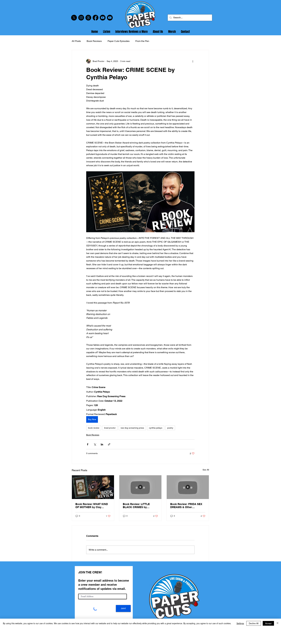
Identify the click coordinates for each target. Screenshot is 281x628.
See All (206, 470)
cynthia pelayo (155, 428)
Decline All (253, 623)
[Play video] (140, 201)
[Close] (277, 623)
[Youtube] (103, 17)
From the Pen (142, 41)
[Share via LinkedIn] (102, 444)
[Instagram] (81, 17)
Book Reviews (94, 41)
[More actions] (193, 61)
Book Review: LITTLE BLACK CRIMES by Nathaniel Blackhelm (136, 506)
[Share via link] (109, 444)
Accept (268, 623)
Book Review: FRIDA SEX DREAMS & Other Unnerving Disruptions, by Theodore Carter (186, 506)
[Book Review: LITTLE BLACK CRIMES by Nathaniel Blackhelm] (140, 487)
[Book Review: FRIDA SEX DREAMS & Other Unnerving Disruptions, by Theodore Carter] (188, 487)
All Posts (76, 41)
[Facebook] (95, 17)
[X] (74, 17)
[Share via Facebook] (87, 444)
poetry (170, 428)
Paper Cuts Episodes (119, 41)
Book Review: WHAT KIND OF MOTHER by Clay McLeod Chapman (91, 506)
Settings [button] (240, 623)
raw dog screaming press (132, 428)
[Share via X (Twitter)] (94, 444)
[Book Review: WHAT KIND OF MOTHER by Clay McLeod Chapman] (93, 487)
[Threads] (88, 17)
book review (93, 428)
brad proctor (110, 428)
